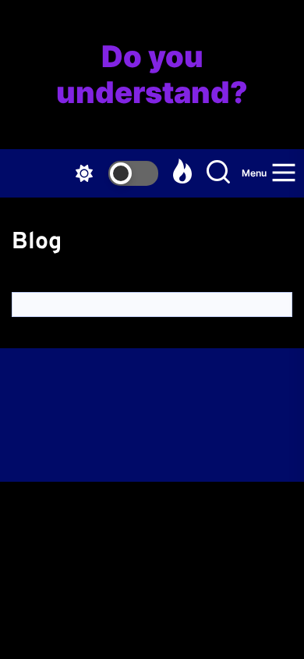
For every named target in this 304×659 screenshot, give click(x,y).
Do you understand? (152, 74)
